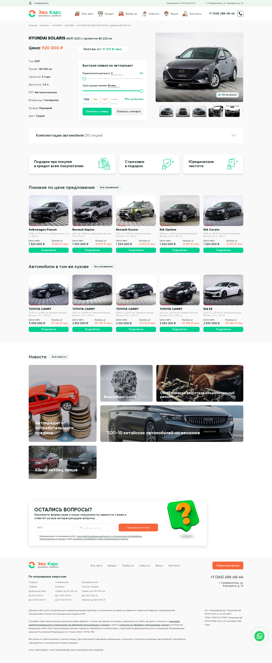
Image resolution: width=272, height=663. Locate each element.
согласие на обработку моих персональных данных (100, 539)
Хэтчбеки (60, 587)
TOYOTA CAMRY (40, 308)
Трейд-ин (128, 565)
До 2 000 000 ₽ (37, 600)
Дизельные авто (37, 591)
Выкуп (159, 565)
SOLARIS (69, 25)
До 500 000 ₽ (36, 595)
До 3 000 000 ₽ (63, 600)
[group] (199, 67)
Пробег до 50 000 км (66, 591)
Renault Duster (127, 229)
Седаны (33, 582)
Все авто (96, 565)
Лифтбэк (33, 587)
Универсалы (61, 582)
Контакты (174, 565)
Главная (33, 25)
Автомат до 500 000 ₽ (93, 600)
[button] (242, 111)
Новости (145, 565)
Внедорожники (90, 582)
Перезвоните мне (138, 527)
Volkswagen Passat (43, 229)
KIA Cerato (211, 229)
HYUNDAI (57, 25)
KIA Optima (168, 229)
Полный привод (90, 587)
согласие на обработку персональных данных (144, 625)
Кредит (112, 565)
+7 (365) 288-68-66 (222, 13)
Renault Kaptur (83, 229)
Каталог (45, 25)
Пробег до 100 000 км (93, 591)
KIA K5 (207, 308)
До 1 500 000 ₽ (89, 595)
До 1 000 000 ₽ (63, 595)
